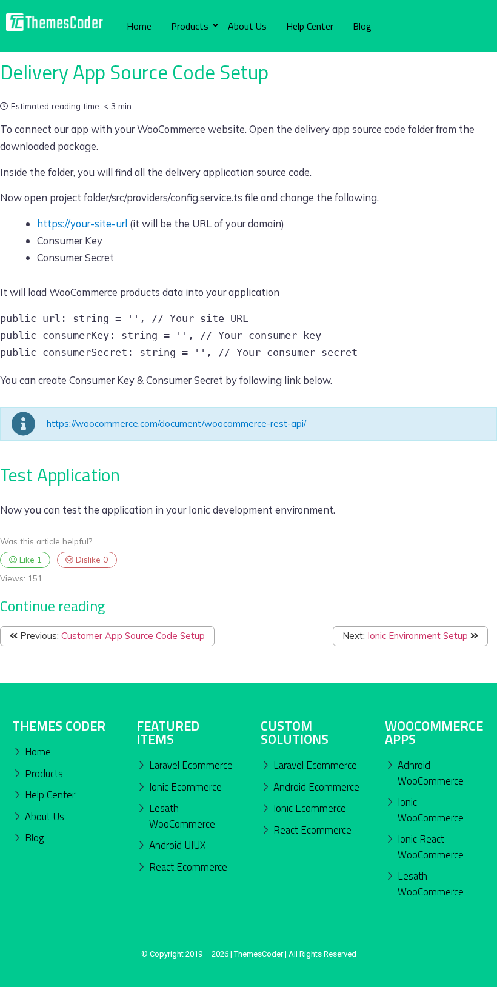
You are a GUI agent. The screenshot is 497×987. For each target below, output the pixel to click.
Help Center (309, 26)
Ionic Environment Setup (417, 635)
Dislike (90, 559)
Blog (362, 26)
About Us (247, 26)
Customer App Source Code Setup (133, 635)
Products (189, 26)
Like (29, 559)
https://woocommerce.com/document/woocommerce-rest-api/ (176, 423)
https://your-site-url (83, 223)
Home (139, 26)
